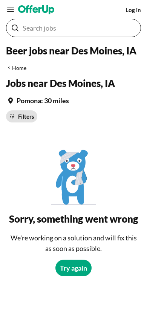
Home (19, 68)
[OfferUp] (36, 9)
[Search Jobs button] (15, 28)
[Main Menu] (10, 9)
